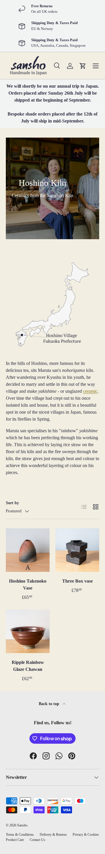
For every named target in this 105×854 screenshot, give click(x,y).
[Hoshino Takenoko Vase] (28, 550)
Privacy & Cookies (86, 835)
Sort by (12, 502)
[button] (82, 66)
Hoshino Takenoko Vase (27, 584)
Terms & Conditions (20, 835)
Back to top (49, 703)
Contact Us (37, 840)
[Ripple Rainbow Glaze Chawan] (28, 631)
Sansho (22, 825)
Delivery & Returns (53, 835)
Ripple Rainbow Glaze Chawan (28, 666)
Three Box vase (77, 581)
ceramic (90, 391)
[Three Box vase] (77, 550)
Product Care (15, 840)
